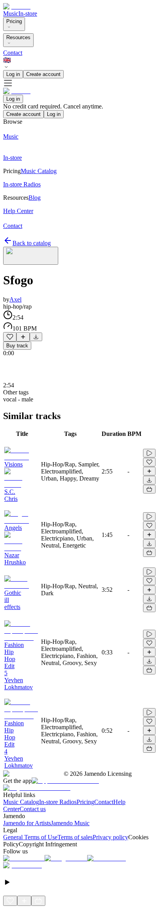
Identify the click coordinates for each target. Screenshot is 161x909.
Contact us (33, 809)
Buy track (17, 346)
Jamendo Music (70, 823)
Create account (43, 74)
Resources (18, 37)
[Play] (30, 256)
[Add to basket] (149, 489)
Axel (15, 299)
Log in (13, 74)
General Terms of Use (30, 837)
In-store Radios (58, 802)
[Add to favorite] (9, 337)
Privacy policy (110, 837)
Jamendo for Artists (27, 823)
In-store (27, 13)
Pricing (14, 21)
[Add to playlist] (23, 337)
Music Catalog (21, 802)
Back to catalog (32, 243)
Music (10, 13)
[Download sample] (36, 337)
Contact (12, 52)
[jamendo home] (16, 6)
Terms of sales (75, 837)
